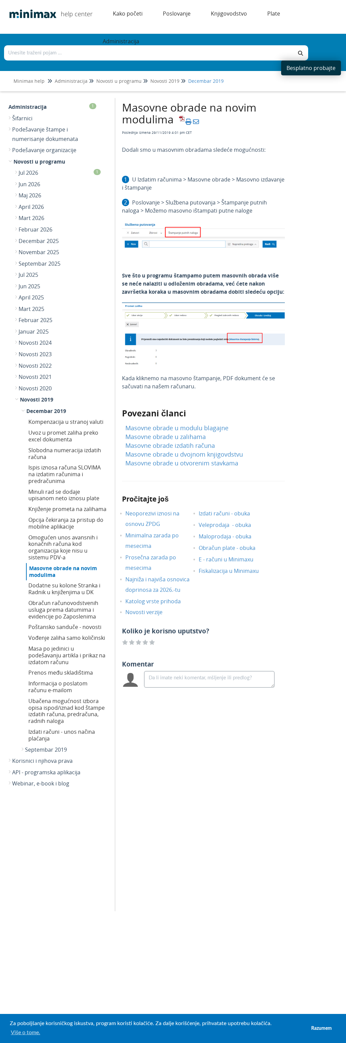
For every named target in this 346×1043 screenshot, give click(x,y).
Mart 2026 (31, 218)
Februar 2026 (35, 229)
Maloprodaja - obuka (230, 536)
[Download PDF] (180, 122)
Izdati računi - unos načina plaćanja (61, 735)
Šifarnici (22, 118)
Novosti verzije (149, 612)
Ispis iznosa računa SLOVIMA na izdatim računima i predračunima (64, 474)
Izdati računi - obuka (229, 513)
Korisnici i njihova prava (42, 761)
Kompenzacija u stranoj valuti (65, 422)
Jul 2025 (28, 274)
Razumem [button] (321, 1028)
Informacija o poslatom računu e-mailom (58, 687)
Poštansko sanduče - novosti (64, 627)
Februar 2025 (35, 320)
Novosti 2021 (35, 377)
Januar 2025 (34, 331)
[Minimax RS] (30, 9)
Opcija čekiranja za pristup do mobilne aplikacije (65, 523)
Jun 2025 (29, 286)
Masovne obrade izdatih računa (170, 445)
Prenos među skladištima (60, 672)
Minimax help (29, 81)
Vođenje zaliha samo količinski (66, 637)
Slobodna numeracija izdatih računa (64, 453)
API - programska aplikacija (46, 772)
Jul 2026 (58, 172)
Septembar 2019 (46, 749)
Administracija (71, 81)
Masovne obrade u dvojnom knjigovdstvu (184, 454)
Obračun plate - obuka (232, 548)
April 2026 (31, 207)
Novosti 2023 (35, 354)
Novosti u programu (119, 81)
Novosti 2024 (35, 342)
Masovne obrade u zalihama (165, 437)
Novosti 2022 (35, 365)
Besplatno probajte (311, 68)
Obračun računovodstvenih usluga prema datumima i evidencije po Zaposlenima (63, 609)
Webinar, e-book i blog (40, 783)
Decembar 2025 (39, 241)
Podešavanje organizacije (44, 150)
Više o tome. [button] (25, 1032)
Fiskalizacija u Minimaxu (234, 571)
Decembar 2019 (206, 81)
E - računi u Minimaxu (231, 559)
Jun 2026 (29, 184)
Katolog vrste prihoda (158, 601)
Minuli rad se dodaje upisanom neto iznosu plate (63, 495)
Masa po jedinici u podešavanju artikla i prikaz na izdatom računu (66, 655)
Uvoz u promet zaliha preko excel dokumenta (63, 436)
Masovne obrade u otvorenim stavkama (181, 463)
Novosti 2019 (164, 81)
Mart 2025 (31, 309)
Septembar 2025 (39, 263)
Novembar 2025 (39, 252)
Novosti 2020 (35, 388)
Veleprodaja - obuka (230, 525)
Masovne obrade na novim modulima (63, 571)
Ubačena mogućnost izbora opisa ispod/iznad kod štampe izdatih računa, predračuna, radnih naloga (66, 711)
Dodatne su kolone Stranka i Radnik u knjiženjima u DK (64, 589)
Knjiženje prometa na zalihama (67, 509)
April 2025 (31, 297)
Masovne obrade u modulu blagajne (176, 428)
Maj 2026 (30, 195)
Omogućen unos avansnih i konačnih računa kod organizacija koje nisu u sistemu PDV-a (63, 547)
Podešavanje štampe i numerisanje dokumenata (45, 134)
